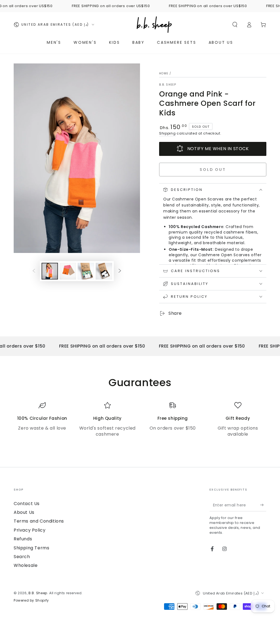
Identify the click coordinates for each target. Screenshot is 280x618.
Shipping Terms (31, 548)
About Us (24, 512)
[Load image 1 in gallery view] (50, 271)
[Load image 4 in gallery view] (104, 271)
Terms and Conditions (39, 521)
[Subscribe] (263, 505)
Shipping (167, 133)
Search (22, 556)
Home (163, 73)
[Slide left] (34, 271)
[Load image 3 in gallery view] (86, 271)
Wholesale (25, 565)
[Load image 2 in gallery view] (68, 271)
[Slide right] (120, 271)
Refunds (23, 539)
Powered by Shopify (31, 600)
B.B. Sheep (167, 85)
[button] (235, 25)
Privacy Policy (29, 530)
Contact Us (27, 503)
